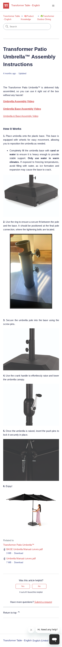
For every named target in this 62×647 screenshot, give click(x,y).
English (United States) (45, 640)
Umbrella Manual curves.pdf (21, 558)
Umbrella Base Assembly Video (22, 109)
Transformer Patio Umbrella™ (18, 544)
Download (18, 553)
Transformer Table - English (17, 640)
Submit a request (43, 602)
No (39, 586)
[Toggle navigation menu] (53, 5)
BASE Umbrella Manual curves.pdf (24, 549)
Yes (22, 586)
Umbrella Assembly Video (18, 101)
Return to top (10, 612)
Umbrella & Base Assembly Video (20, 116)
